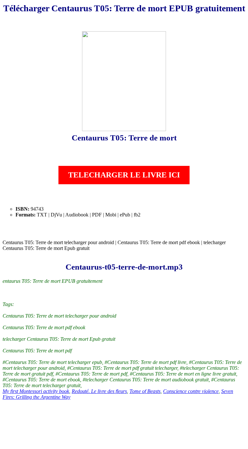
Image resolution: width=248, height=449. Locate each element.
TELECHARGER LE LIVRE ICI (124, 175)
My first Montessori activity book (36, 391)
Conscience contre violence (191, 391)
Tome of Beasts (144, 391)
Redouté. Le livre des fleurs (99, 391)
